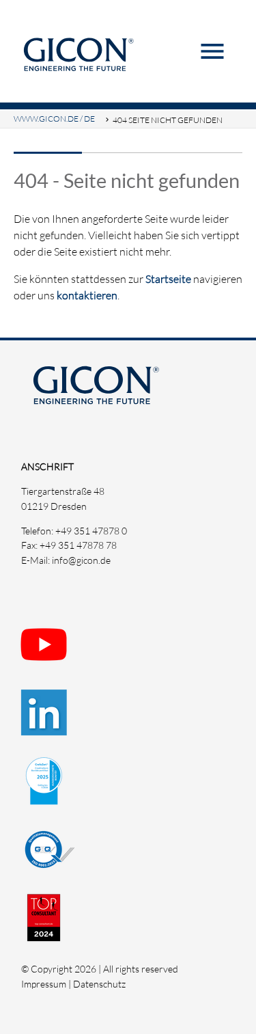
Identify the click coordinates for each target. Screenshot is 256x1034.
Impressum (43, 984)
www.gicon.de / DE (54, 118)
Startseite (168, 279)
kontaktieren (87, 295)
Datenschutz (99, 984)
